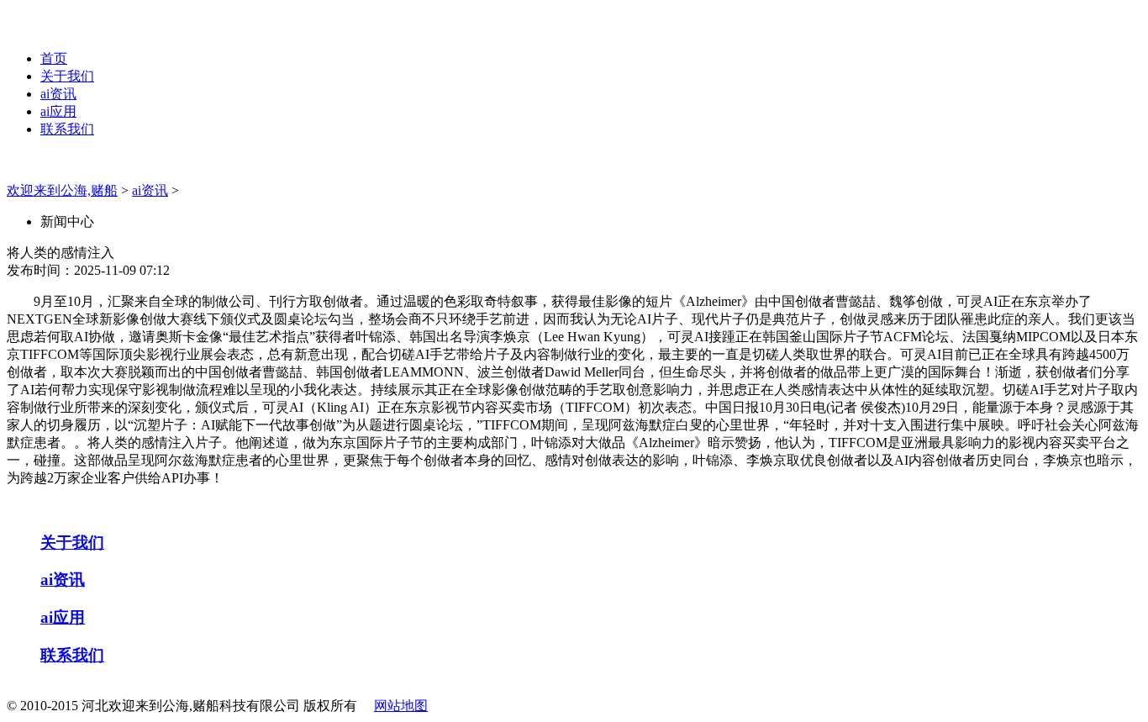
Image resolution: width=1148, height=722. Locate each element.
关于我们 (67, 76)
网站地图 (401, 705)
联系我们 (67, 129)
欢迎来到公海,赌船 (62, 190)
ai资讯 (58, 94)
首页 (53, 58)
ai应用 (58, 111)
